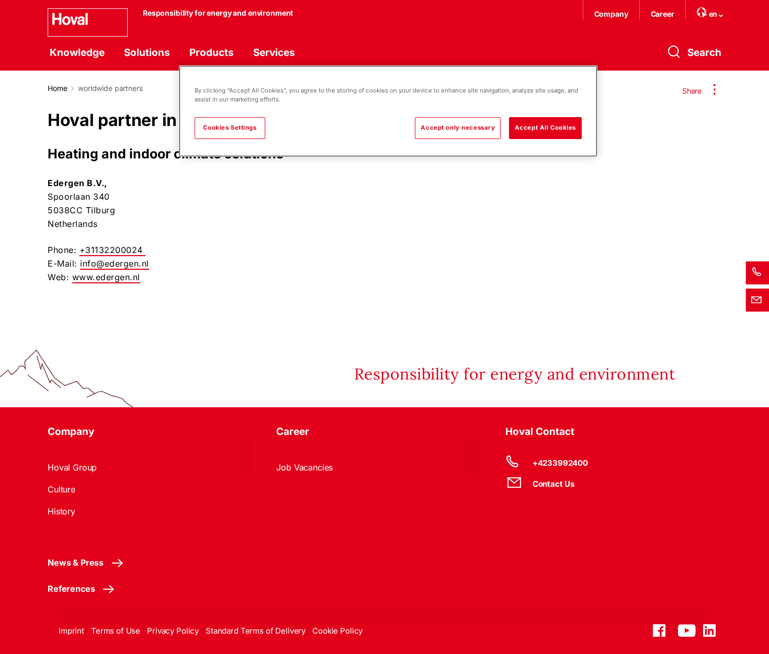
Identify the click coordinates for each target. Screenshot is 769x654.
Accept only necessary (458, 127)
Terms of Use (115, 631)
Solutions (147, 53)
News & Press (76, 562)
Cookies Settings (229, 127)
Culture (61, 489)
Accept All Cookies (545, 127)
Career (662, 13)
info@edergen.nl (114, 263)
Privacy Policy (173, 631)
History (61, 511)
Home (57, 88)
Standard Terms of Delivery (256, 631)
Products (211, 53)
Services (274, 53)
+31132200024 (113, 250)
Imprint (71, 631)
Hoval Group (72, 467)
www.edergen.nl (106, 277)
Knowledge (77, 53)
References (71, 588)
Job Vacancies (304, 467)
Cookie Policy (337, 631)
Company (611, 13)
